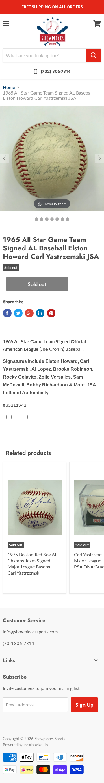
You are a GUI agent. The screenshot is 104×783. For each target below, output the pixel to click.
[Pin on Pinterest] (51, 313)
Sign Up (84, 705)
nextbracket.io (36, 744)
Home (9, 87)
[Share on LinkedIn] (40, 313)
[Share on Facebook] (7, 313)
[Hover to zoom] (52, 158)
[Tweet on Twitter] (18, 313)
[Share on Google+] (29, 313)
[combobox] (44, 55)
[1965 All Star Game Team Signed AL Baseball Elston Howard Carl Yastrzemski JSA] (36, 219)
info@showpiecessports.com (30, 631)
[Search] (93, 55)
